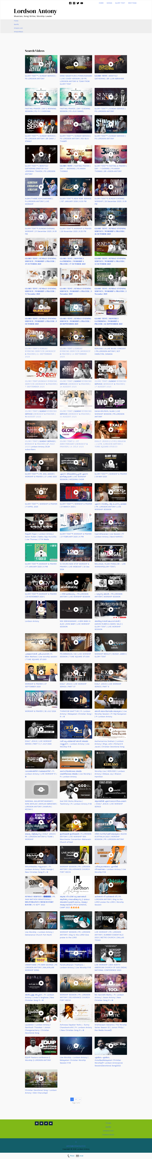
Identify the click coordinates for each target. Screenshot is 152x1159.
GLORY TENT (120, 3)
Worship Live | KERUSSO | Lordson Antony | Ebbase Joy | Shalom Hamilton (110, 774)
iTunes (16, 21)
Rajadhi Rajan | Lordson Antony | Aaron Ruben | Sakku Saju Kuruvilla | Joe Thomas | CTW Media (40, 536)
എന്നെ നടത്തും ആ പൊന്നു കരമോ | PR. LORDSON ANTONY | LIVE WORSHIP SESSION (110, 506)
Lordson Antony (35, 11)
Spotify (16, 24)
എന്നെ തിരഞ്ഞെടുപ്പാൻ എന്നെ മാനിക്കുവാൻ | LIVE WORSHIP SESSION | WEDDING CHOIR (74, 476)
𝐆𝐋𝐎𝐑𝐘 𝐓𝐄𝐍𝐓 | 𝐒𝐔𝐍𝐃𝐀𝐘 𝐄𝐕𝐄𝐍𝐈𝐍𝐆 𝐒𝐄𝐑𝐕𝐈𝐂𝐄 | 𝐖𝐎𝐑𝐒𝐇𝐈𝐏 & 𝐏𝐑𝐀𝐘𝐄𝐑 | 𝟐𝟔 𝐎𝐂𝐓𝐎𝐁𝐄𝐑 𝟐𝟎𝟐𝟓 (110, 231)
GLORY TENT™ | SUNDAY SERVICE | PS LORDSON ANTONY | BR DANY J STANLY (40, 138)
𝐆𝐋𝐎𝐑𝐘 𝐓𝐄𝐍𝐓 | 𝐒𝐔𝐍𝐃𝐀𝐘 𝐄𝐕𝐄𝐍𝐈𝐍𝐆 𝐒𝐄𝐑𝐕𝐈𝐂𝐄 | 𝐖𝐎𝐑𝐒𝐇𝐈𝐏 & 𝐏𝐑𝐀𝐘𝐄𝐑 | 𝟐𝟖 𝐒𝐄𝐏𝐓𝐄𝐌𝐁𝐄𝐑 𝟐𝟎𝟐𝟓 (75, 321)
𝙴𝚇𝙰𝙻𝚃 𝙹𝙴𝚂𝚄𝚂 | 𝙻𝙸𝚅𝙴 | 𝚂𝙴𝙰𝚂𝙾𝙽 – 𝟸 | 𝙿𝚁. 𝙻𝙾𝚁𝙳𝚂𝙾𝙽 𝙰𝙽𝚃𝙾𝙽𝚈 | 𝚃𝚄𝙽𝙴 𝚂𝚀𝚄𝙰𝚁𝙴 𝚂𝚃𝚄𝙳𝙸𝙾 (110, 444)
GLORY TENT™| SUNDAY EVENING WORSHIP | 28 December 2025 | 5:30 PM (111, 201)
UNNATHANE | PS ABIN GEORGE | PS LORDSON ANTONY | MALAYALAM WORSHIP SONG (41, 967)
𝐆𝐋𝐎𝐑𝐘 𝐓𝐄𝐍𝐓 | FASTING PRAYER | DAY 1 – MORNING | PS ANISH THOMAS (75, 168)
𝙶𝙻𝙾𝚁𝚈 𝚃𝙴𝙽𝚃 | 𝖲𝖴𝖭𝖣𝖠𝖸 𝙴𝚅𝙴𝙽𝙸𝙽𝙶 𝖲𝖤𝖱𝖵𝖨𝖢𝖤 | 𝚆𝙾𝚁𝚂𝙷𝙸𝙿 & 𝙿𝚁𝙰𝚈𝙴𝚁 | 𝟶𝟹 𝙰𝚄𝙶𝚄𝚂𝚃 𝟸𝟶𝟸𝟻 (76, 414)
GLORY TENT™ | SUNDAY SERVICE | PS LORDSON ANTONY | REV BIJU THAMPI (75, 138)
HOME (101, 3)
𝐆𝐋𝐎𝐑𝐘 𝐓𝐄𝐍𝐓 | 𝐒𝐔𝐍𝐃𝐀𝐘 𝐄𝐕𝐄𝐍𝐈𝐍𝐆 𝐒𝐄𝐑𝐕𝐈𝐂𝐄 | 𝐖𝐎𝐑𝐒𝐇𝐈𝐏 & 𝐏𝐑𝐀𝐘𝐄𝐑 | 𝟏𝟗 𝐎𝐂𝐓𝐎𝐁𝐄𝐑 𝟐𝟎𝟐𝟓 (40, 261)
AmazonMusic (18, 31)
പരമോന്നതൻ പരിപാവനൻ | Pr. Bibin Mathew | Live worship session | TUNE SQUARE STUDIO (41, 656)
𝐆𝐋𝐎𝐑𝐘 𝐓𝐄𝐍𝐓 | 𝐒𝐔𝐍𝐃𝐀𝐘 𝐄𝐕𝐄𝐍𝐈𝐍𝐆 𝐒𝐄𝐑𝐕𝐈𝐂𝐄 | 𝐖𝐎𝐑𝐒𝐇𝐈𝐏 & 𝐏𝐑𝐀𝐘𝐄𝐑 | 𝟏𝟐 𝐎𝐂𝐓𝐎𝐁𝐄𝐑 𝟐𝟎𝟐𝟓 (110, 261)
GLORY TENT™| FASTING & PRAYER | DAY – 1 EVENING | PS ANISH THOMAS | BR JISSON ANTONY (111, 168)
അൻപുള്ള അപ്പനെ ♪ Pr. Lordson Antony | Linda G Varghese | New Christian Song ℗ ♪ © (39, 997)
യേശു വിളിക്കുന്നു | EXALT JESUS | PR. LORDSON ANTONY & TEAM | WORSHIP (40, 836)
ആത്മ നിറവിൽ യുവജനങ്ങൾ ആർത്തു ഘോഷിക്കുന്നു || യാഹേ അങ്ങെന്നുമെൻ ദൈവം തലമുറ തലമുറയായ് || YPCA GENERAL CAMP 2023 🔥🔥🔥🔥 (75, 902)
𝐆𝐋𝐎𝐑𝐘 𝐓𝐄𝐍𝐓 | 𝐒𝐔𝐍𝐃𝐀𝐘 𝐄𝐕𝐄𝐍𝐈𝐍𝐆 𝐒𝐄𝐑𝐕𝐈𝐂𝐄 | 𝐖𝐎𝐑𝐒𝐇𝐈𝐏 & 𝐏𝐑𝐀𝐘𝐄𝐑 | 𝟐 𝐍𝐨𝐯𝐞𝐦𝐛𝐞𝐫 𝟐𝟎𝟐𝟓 (110, 291)
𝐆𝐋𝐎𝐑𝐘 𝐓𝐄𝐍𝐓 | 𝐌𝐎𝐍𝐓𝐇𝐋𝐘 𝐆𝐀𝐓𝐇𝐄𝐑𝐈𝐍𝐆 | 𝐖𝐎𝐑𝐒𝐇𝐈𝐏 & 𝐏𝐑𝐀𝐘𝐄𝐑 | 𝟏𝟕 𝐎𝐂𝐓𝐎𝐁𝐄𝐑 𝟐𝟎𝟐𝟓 (73, 261)
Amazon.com (18, 28)
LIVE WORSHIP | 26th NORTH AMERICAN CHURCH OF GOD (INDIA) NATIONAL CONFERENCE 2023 (111, 967)
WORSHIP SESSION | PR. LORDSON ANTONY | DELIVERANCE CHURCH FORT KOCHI (75, 869)
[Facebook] (70, 3)
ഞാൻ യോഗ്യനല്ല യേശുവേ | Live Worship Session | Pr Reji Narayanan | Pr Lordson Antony (111, 714)
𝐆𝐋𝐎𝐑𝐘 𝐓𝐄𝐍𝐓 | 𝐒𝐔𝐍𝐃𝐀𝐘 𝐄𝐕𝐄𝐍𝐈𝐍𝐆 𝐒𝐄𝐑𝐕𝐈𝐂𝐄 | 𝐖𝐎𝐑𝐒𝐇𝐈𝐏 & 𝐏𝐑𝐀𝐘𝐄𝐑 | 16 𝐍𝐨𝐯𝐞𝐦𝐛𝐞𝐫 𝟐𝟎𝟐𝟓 (40, 291)
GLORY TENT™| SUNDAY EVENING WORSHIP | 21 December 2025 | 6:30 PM (41, 231)
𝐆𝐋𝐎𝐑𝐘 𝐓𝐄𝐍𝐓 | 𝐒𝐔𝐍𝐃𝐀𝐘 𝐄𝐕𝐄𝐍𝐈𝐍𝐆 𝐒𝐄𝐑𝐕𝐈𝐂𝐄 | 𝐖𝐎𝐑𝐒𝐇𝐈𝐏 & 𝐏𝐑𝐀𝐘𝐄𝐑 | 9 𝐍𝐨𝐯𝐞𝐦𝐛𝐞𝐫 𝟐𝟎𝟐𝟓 (76, 291)
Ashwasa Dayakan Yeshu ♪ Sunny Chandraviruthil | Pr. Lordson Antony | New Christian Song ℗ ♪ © (76, 1027)
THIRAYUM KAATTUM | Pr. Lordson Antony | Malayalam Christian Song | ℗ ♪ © (76, 714)
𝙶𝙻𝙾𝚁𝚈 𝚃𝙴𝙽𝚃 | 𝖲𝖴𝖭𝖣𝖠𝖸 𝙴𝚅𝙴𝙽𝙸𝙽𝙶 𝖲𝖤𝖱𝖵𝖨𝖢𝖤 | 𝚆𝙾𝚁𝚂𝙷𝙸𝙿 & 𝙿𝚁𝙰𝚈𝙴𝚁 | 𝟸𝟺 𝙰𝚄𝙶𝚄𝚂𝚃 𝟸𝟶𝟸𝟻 (76, 384)
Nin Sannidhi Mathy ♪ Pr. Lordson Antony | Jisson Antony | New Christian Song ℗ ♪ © (109, 997)
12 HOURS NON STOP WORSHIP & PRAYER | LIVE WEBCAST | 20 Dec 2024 (75, 566)
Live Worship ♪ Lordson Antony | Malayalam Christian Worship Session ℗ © (74, 1060)
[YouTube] (81, 3)
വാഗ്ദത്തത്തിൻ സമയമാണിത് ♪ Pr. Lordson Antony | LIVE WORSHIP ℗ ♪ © (41, 774)
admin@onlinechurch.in (76, 1146)
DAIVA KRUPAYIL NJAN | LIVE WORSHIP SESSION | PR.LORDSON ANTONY (109, 414)
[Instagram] (74, 3)
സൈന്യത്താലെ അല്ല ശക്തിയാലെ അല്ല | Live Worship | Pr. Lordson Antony (76, 774)
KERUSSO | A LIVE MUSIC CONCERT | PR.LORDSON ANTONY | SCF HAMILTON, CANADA (110, 351)
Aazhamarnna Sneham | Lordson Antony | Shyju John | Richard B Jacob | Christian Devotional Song (109, 744)
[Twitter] (78, 3)
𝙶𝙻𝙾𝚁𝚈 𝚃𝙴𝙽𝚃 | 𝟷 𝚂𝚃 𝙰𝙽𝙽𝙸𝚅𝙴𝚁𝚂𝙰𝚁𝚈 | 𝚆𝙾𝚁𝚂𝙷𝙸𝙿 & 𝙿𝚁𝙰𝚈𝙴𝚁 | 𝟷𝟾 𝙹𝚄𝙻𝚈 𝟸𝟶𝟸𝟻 (74, 444)
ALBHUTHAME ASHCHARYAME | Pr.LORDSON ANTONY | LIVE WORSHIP (39, 201)
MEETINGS (132, 3)
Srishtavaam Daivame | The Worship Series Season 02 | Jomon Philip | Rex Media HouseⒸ (111, 1027)
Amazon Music (108, 1135)
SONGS (109, 3)
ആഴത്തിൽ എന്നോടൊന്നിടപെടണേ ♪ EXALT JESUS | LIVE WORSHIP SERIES (110, 804)
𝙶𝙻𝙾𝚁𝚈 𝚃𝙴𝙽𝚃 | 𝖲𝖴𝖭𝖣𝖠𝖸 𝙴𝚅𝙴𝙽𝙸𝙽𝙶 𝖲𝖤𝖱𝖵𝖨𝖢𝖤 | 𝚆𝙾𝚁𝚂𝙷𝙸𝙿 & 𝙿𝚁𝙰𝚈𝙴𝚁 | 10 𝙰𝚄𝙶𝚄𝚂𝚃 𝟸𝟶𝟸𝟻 (41, 414)
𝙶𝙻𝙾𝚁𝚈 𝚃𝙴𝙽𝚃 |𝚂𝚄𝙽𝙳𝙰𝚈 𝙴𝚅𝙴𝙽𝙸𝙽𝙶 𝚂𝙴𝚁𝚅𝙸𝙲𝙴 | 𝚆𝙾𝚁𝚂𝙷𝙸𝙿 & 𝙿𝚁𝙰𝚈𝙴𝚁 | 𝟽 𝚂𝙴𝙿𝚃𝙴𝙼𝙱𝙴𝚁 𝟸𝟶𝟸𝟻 (41, 384)
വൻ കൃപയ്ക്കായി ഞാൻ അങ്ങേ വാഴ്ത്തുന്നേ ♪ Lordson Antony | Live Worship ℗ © (74, 744)
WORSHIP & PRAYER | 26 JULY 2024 (40, 711)
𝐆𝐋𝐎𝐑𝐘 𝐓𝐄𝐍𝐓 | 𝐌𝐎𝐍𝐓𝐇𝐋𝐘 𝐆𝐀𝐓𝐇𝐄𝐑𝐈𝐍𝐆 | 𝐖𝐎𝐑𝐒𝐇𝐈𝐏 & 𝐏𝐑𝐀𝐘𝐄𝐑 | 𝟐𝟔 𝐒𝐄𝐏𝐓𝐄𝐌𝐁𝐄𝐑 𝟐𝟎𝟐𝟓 (108, 321)
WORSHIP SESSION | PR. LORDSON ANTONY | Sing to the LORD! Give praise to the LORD (75, 935)
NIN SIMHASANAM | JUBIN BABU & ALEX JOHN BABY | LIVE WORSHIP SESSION (75, 624)
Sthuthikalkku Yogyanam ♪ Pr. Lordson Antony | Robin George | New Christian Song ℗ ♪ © (39, 869)
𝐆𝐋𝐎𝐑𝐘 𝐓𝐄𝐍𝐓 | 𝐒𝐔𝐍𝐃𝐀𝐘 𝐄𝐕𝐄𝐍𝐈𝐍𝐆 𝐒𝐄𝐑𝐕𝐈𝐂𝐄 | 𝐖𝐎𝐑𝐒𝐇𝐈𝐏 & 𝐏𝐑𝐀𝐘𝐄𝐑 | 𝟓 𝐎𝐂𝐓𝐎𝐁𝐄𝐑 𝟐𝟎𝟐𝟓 (41, 321)
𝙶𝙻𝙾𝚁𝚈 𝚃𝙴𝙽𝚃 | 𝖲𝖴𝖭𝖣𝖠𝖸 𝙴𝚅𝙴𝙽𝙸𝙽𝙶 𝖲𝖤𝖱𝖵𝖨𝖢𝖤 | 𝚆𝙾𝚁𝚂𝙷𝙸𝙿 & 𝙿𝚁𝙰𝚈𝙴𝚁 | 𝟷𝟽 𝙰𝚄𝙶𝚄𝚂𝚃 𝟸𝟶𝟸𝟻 (110, 384)
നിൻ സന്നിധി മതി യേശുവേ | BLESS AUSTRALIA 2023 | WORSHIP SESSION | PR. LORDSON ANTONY (111, 836)
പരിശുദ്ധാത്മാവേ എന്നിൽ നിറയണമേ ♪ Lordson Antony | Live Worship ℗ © (110, 869)
